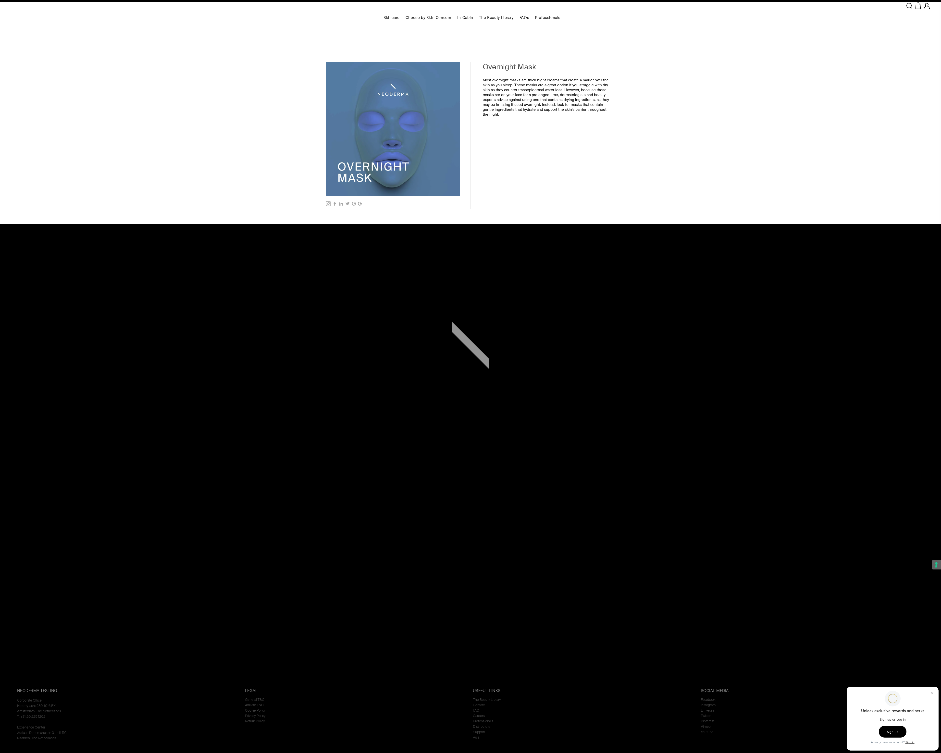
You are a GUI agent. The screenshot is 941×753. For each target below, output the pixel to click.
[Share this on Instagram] (328, 203)
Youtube (707, 732)
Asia (476, 737)
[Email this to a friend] (360, 203)
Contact (479, 705)
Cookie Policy (255, 710)
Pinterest (707, 721)
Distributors (481, 726)
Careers (479, 716)
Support (479, 732)
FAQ (476, 710)
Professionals (483, 721)
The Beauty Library (487, 699)
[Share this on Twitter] (347, 203)
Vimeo (706, 726)
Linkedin (707, 710)
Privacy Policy (255, 716)
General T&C (254, 699)
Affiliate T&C (254, 705)
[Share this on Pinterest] (353, 203)
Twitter (706, 716)
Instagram (708, 705)
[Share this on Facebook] (334, 203)
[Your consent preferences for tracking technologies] (936, 564)
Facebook (708, 699)
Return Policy (255, 721)
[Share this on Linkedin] (341, 203)
